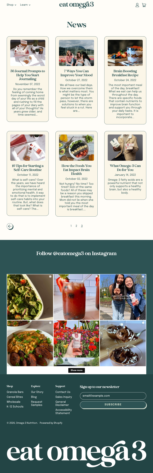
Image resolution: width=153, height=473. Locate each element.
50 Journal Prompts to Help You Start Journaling (27, 75)
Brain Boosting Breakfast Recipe (125, 73)
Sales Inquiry (63, 397)
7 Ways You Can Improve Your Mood (76, 73)
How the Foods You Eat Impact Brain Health (76, 170)
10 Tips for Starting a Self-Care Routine (27, 168)
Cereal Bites (15, 397)
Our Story (37, 392)
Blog (34, 397)
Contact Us (62, 392)
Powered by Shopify (51, 423)
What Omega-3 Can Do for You (125, 168)
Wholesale (13, 402)
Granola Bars (15, 392)
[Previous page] (10, 226)
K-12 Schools (15, 406)
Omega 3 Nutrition (26, 423)
